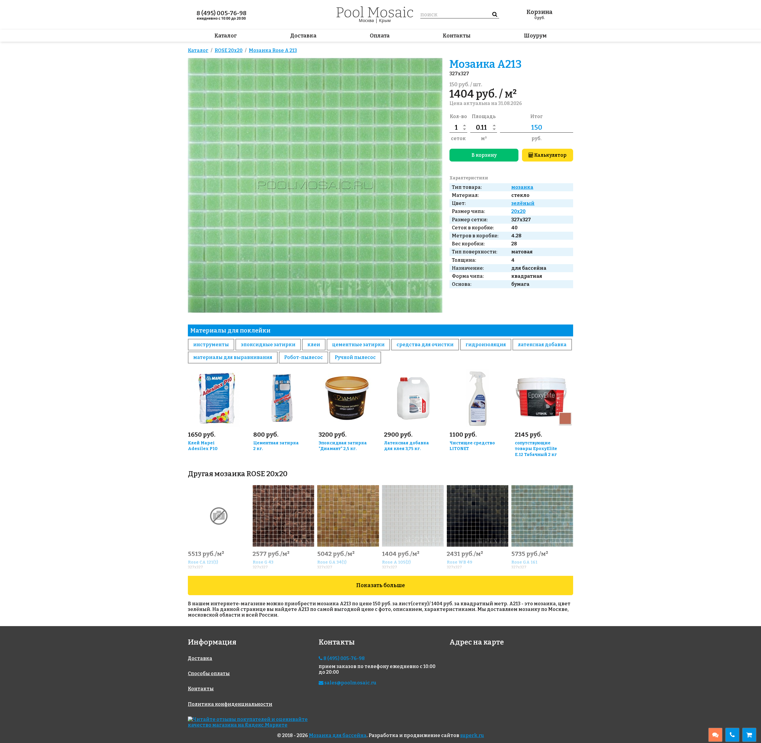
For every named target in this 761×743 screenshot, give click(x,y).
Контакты (457, 35)
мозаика (522, 187)
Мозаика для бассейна (338, 735)
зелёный (522, 203)
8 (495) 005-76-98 (221, 13)
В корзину (484, 155)
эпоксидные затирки (268, 344)
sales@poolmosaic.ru (349, 683)
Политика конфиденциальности (230, 704)
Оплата (380, 35)
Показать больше (380, 585)
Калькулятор (550, 155)
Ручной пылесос (355, 357)
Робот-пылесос (303, 357)
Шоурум (535, 35)
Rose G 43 (263, 562)
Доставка (303, 35)
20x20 (518, 211)
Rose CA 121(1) (203, 562)
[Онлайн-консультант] (715, 735)
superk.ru (472, 735)
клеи (313, 344)
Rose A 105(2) (396, 562)
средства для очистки (425, 344)
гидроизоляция (486, 344)
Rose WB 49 (459, 562)
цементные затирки (358, 344)
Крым (385, 20)
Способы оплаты (209, 673)
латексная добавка (542, 344)
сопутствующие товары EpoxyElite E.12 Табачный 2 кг (536, 449)
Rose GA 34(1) (332, 562)
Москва (366, 20)
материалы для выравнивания (232, 357)
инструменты (211, 344)
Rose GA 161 (524, 562)
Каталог (225, 35)
